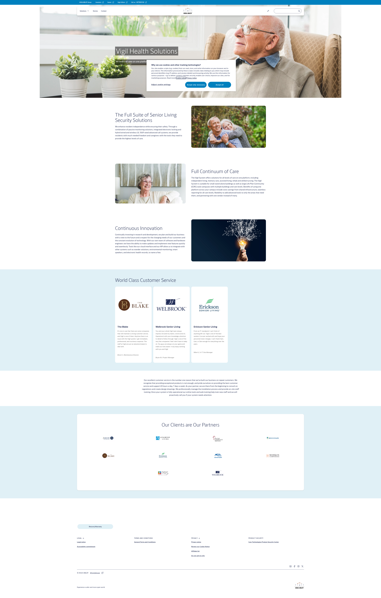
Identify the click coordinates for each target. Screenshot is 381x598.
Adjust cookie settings (161, 84)
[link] (100, 2)
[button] (88, 11)
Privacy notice (196, 542)
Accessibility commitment (86, 546)
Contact (103, 11)
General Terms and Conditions (145, 542)
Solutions (83, 11)
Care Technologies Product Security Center (263, 542)
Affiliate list (195, 551)
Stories (95, 11)
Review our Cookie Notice (200, 546)
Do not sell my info (198, 556)
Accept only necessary (196, 85)
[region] (191, 75)
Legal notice (81, 542)
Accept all (220, 85)
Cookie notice (181, 78)
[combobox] (288, 11)
